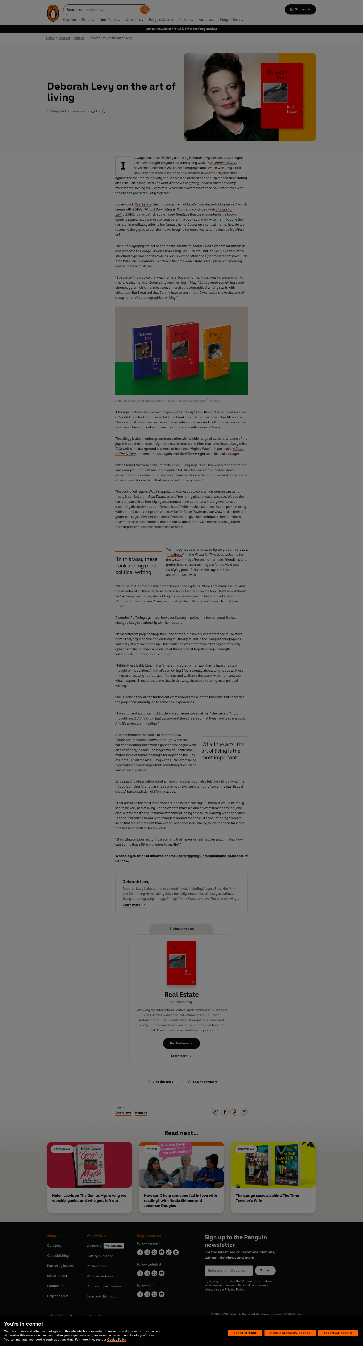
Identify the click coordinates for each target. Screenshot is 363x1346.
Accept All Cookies (338, 1332)
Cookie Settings (245, 1332)
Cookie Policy (116, 1339)
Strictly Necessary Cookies (290, 1332)
